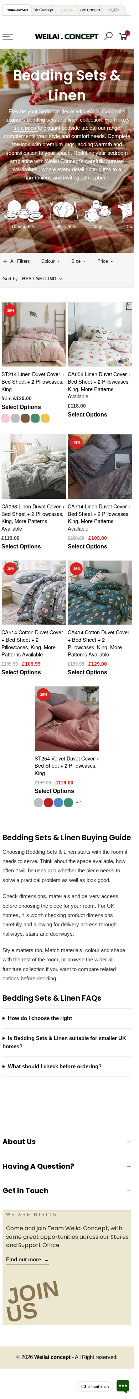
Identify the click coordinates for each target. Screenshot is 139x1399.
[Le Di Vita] (65, 10)
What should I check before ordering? (55, 1066)
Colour (48, 261)
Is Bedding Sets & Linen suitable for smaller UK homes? (64, 1042)
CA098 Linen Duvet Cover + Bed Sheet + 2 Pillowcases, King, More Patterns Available (33, 517)
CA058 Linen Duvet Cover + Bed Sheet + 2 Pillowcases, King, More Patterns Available (99, 385)
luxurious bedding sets (30, 120)
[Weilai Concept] (17, 9)
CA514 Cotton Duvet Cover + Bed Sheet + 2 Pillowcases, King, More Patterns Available (32, 643)
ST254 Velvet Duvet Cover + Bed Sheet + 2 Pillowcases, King (67, 765)
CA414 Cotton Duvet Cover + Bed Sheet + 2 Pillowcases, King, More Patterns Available (98, 643)
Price (102, 261)
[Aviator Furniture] (112, 10)
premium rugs (58, 144)
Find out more (27, 1259)
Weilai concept (53, 1357)
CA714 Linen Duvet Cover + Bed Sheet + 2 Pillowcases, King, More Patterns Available (99, 517)
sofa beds (26, 128)
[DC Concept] (88, 10)
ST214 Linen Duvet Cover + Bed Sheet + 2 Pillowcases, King (33, 381)
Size (76, 261)
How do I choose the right (40, 1018)
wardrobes (25, 169)
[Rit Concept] (41, 10)
